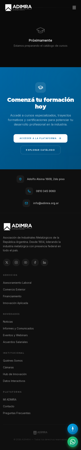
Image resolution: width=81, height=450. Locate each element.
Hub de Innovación (15, 374)
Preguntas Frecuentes (17, 413)
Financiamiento (12, 296)
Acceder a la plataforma (38, 138)
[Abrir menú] (74, 7)
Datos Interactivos (14, 380)
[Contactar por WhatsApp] (72, 441)
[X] (7, 262)
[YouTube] (25, 262)
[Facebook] (35, 262)
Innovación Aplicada (15, 303)
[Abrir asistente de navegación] (72, 429)
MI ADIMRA (9, 399)
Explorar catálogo (40, 150)
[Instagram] (16, 262)
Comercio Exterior (14, 289)
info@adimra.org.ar (46, 203)
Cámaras (8, 367)
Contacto (8, 406)
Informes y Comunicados (18, 328)
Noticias (8, 321)
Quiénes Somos (13, 360)
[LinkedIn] (44, 262)
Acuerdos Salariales (15, 342)
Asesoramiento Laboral (17, 282)
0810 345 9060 (46, 191)
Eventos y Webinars (15, 335)
